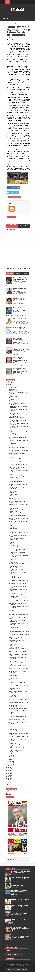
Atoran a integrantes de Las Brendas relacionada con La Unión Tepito (20, 878)
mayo (10, 758)
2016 (9, 778)
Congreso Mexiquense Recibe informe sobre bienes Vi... (18, 629)
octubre (11, 389)
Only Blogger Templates (18, 965)
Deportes (9, 954)
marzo (10, 761)
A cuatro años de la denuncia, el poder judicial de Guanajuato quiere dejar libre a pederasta (20, 929)
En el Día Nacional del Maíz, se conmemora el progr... (16, 468)
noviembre (11, 387)
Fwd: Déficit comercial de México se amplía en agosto (17, 638)
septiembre (11, 390)
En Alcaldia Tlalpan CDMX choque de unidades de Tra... (17, 570)
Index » (8, 792)
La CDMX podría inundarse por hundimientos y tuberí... (16, 626)
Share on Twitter (14, 192)
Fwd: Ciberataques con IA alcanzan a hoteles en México (17, 513)
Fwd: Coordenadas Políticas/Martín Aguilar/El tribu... (17, 510)
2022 (9, 769)
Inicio (19, 268)
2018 (9, 775)
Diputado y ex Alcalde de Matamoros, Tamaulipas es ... (17, 595)
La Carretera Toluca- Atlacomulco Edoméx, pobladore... (16, 564)
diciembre (11, 386)
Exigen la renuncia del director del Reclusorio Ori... (17, 621)
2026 (9, 383)
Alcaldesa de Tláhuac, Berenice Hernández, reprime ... (16, 751)
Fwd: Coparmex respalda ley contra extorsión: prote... (17, 641)
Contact (18, 969)
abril (10, 759)
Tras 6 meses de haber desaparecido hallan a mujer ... (17, 584)
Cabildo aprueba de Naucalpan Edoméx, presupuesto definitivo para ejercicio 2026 (19, 913)
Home (8, 969)
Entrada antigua (27, 268)
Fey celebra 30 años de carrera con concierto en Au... (17, 706)
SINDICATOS (17, 954)
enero (10, 764)
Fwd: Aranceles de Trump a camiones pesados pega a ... (18, 490)
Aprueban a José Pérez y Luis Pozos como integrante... (17, 395)
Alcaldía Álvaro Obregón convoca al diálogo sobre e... (17, 725)
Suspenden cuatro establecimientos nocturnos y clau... (17, 550)
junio (10, 756)
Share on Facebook (14, 187)
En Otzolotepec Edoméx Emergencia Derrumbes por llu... (17, 421)
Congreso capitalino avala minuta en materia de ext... (17, 731)
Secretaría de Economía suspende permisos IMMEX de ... (17, 435)
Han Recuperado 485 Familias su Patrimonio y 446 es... (16, 567)
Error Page (24, 969)
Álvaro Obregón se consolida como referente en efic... (17, 694)
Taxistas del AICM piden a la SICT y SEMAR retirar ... (17, 604)
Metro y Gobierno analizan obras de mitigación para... (17, 404)
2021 (9, 770)
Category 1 (8, 782)
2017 (9, 776)
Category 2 (8, 784)
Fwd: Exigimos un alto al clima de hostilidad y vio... (17, 544)
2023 (9, 767)
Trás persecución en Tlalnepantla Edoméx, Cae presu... (16, 418)
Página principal (12, 859)
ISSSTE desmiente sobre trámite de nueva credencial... (17, 717)
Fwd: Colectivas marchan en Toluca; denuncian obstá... (17, 507)
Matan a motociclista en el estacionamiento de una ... (15, 680)
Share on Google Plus (15, 197)
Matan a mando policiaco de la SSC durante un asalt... (17, 401)
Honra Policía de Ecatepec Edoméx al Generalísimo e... (18, 415)
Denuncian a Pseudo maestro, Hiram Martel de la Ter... (17, 539)
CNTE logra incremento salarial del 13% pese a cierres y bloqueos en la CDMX (20, 921)
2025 (9, 384)
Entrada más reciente (11, 268)
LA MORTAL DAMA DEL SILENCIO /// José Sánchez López (19, 884)
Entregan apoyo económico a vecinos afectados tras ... (17, 677)
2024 (9, 765)
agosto (10, 753)
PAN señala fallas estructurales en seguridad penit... (17, 674)
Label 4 (9, 794)
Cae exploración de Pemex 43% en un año (19, 440)
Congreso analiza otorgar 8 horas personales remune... (16, 720)
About (13, 969)
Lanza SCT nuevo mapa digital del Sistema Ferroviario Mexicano (19, 906)
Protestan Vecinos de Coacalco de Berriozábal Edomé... (17, 412)
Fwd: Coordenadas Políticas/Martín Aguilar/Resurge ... (17, 660)
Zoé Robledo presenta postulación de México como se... (17, 438)
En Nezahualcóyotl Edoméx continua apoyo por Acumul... (17, 573)
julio (10, 755)
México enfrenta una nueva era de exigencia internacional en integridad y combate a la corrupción (19, 892)
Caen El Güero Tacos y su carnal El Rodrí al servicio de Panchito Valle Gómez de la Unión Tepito (20, 936)
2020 (9, 772)
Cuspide (17, 964)
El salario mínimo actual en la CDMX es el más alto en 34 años (20, 872)
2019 (9, 773)
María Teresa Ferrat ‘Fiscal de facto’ (20, 899)
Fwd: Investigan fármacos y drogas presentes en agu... (17, 646)
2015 (9, 779)
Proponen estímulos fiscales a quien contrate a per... (17, 666)
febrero (10, 762)
